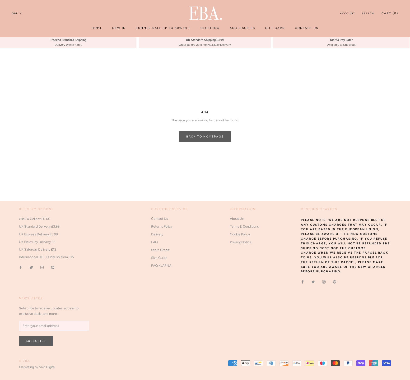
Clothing (209, 28)
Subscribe (36, 341)
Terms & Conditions (244, 226)
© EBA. (24, 360)
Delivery (157, 234)
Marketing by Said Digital (37, 367)
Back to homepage (205, 136)
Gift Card (275, 28)
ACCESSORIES (242, 28)
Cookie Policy (240, 234)
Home (97, 28)
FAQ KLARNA (161, 266)
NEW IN (119, 28)
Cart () (390, 13)
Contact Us (306, 28)
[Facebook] (20, 267)
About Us (237, 219)
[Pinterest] (52, 267)
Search (368, 13)
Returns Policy (161, 226)
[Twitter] (31, 267)
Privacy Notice (241, 242)
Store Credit (160, 250)
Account (347, 13)
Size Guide (159, 258)
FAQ (154, 242)
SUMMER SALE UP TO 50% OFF (163, 28)
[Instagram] (42, 267)
